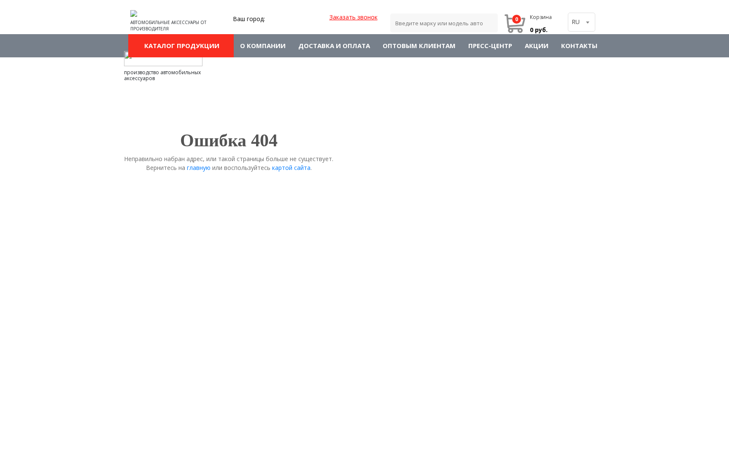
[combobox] (581, 22)
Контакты (579, 45)
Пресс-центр (490, 45)
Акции (536, 45)
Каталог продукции (181, 45)
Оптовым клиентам (419, 45)
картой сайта (291, 168)
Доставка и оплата (334, 45)
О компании (263, 45)
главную (199, 168)
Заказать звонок (353, 17)
